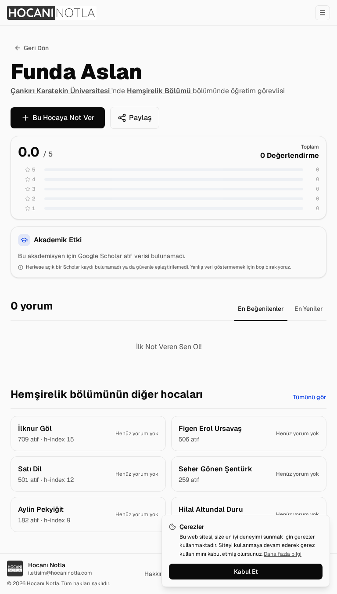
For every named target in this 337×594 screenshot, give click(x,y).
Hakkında (157, 574)
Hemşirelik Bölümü (160, 90)
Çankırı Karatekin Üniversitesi (61, 90)
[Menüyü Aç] (322, 12)
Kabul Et (246, 572)
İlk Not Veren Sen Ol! (168, 346)
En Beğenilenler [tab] (261, 309)
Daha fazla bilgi (282, 554)
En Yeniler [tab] (308, 309)
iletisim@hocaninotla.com (60, 572)
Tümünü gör (309, 397)
